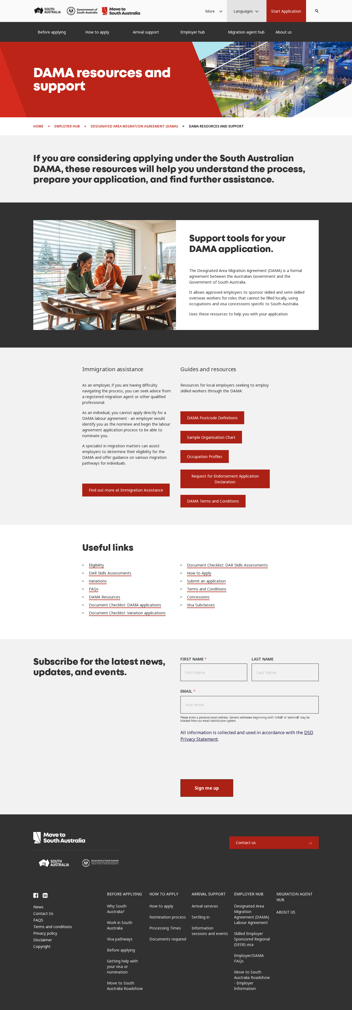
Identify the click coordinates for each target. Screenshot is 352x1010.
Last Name (262, 659)
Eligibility (96, 565)
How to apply (163, 894)
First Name (193, 659)
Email (188, 691)
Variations (98, 581)
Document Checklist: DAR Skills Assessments (227, 565)
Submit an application (206, 581)
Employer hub (248, 894)
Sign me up (207, 788)
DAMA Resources (104, 597)
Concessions (198, 597)
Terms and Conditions (206, 589)
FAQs (93, 589)
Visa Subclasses (201, 604)
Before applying (124, 894)
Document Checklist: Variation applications (127, 612)
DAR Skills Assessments (110, 573)
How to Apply (199, 573)
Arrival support (209, 894)
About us (285, 912)
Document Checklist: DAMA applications (125, 604)
